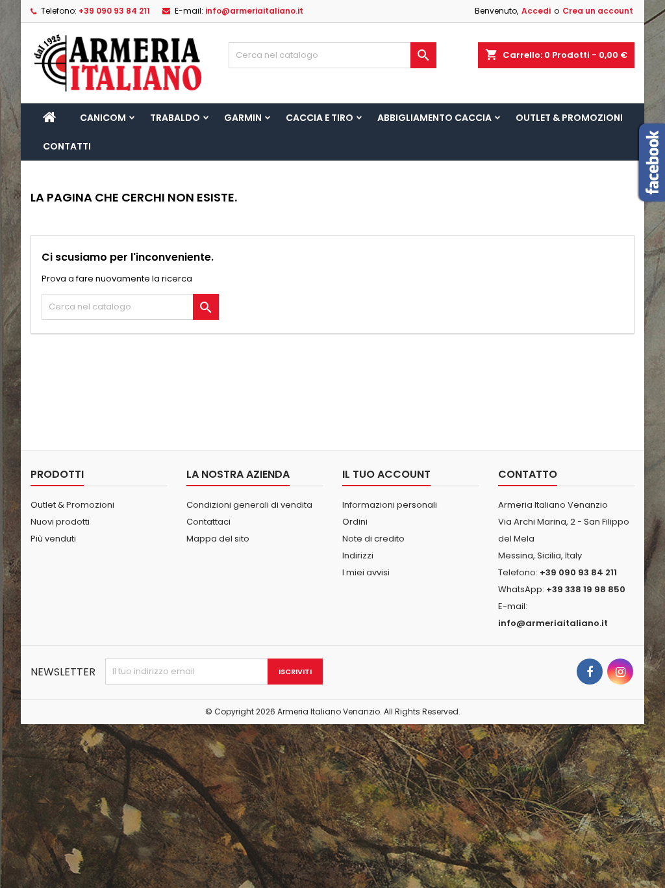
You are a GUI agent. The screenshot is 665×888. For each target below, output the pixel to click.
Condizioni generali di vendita (249, 505)
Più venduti (53, 538)
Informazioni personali (389, 505)
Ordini (355, 522)
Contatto (527, 474)
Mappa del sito (217, 538)
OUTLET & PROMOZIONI (569, 117)
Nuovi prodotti (60, 522)
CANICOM (103, 117)
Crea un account (597, 10)
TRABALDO (175, 117)
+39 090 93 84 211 (114, 10)
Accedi (536, 10)
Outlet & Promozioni (72, 505)
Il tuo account (386, 474)
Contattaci (208, 522)
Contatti (67, 146)
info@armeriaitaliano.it (254, 10)
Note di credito (373, 538)
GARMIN (243, 117)
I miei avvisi (366, 572)
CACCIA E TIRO (319, 117)
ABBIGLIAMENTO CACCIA (434, 117)
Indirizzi (357, 555)
